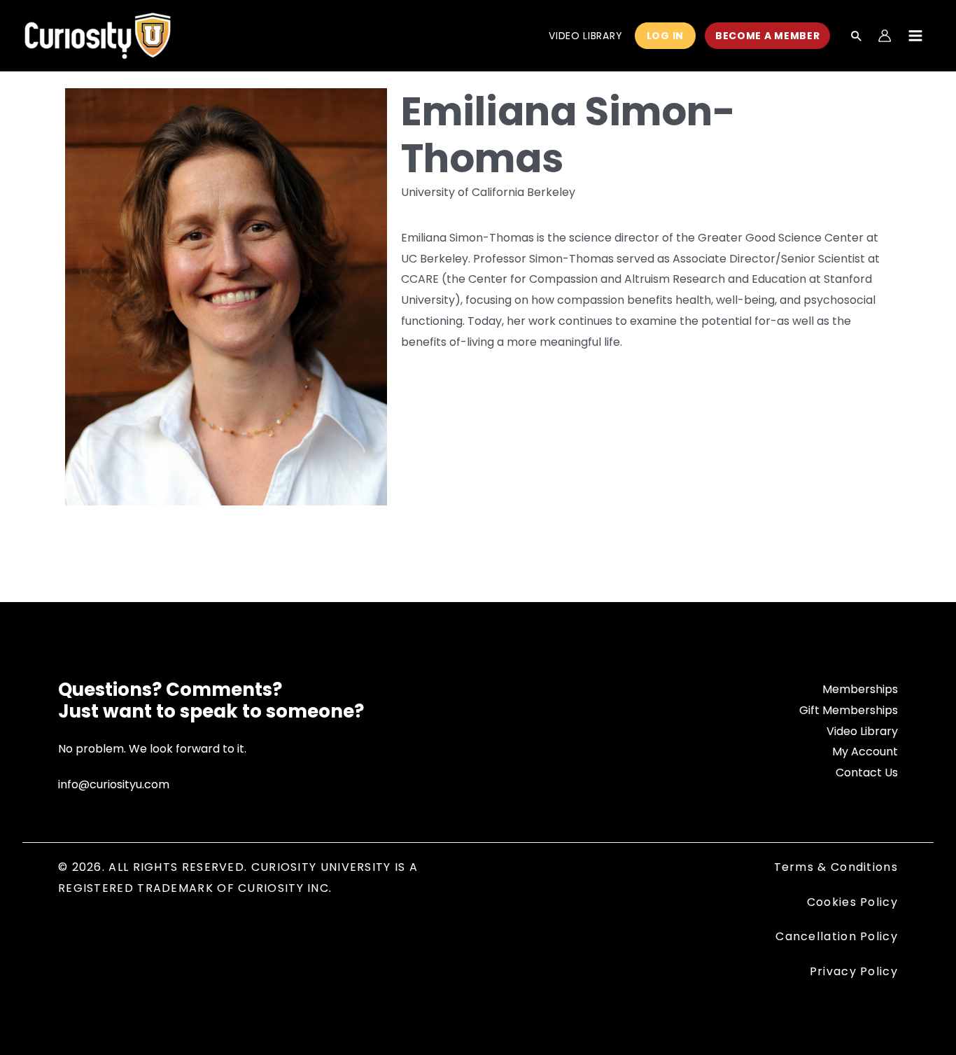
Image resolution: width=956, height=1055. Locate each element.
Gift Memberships (848, 710)
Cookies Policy (852, 902)
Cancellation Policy (836, 936)
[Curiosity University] (97, 35)
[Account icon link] (885, 36)
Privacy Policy (854, 971)
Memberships (860, 689)
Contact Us (867, 772)
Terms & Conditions (836, 867)
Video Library (862, 731)
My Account (865, 751)
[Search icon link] (857, 37)
